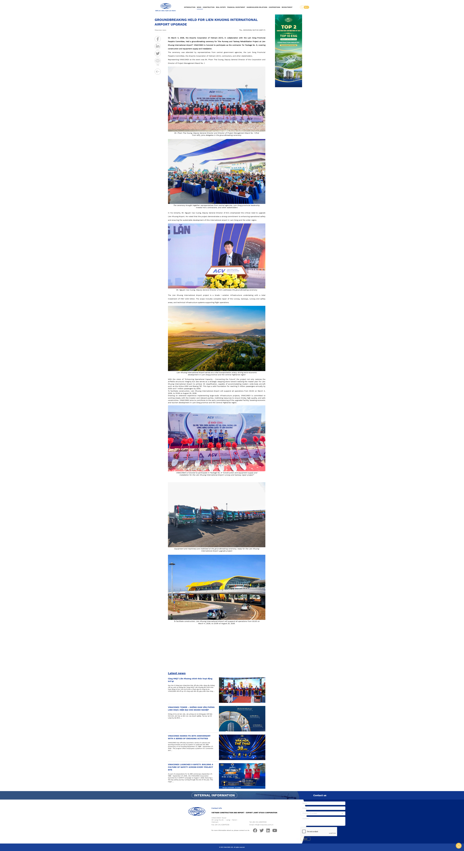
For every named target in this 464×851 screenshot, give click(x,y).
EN (306, 7)
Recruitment (287, 7)
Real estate (221, 7)
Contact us (319, 795)
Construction (208, 7)
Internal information (214, 795)
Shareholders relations (257, 7)
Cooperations (274, 7)
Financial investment (236, 7)
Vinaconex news (160, 30)
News (199, 7)
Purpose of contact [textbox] (310, 813)
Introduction (189, 7)
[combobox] (323, 813)
